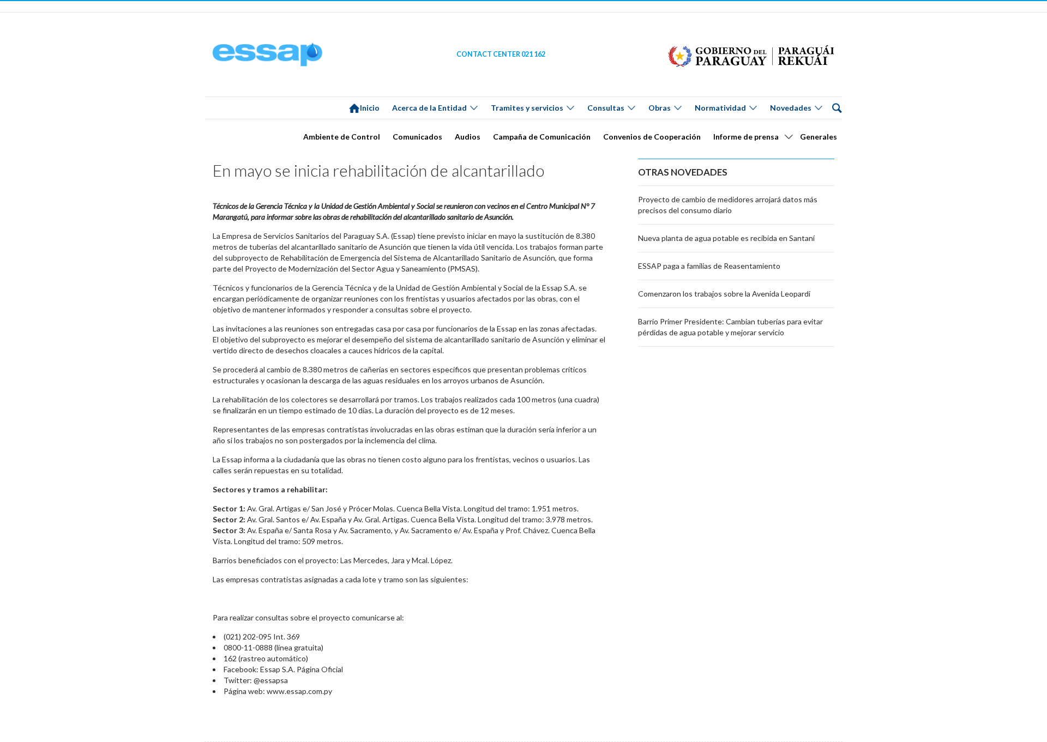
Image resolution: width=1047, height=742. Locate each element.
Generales (818, 136)
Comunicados (417, 136)
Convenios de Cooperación (652, 136)
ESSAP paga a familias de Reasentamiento (709, 265)
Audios (467, 136)
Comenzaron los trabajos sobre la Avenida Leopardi (724, 293)
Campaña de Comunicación (542, 136)
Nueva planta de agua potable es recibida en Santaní (726, 238)
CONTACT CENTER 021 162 (500, 54)
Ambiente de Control (341, 136)
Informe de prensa (746, 136)
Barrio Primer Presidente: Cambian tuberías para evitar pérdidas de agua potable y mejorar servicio (730, 327)
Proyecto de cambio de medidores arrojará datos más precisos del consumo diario (727, 205)
